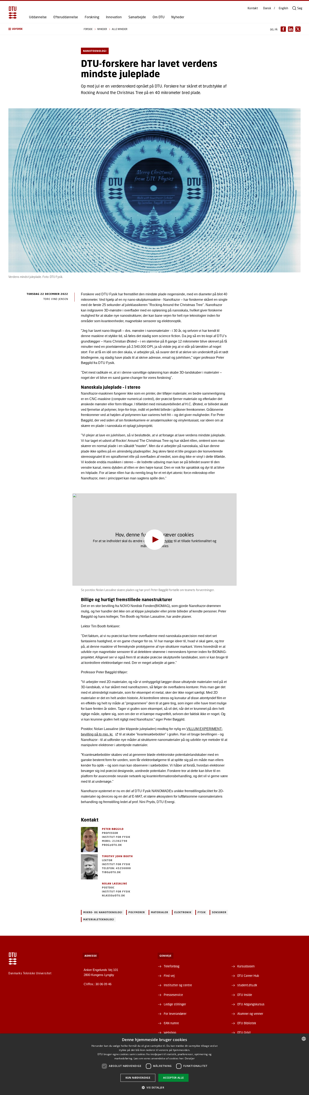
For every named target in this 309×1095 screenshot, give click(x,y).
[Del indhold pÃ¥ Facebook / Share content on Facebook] (283, 29)
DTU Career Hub (248, 975)
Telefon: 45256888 (116, 868)
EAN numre (171, 1023)
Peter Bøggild (113, 829)
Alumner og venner (250, 1013)
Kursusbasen (246, 966)
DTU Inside (244, 995)
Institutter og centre (178, 985)
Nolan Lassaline (114, 883)
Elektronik (182, 912)
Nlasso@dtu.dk (113, 895)
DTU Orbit (244, 1032)
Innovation (114, 17)
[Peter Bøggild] (89, 839)
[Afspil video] (154, 539)
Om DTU (159, 17)
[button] (41, 29)
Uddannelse (38, 17)
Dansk (267, 8)
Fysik (202, 912)
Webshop (170, 1032)
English (283, 8)
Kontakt (253, 8)
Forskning (92, 17)
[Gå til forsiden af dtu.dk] (12, 12)
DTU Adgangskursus (250, 1004)
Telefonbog (171, 966)
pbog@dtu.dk (112, 844)
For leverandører (175, 1013)
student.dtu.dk (247, 985)
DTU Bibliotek (246, 1023)
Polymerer (136, 912)
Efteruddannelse (65, 17)
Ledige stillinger (175, 1004)
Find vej (169, 975)
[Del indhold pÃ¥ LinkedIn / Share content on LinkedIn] (290, 29)
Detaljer (190, 1058)
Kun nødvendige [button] (138, 1077)
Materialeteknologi (98, 919)
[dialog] (154, 1064)
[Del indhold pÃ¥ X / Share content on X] (298, 29)
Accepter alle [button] (173, 1077)
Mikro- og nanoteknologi (102, 912)
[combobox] (304, 1039)
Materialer (159, 912)
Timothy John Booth (117, 856)
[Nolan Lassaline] (89, 894)
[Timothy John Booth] (89, 866)
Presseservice (173, 995)
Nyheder (177, 17)
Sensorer (219, 912)
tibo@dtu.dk (111, 872)
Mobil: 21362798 (114, 841)
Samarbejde (137, 17)
